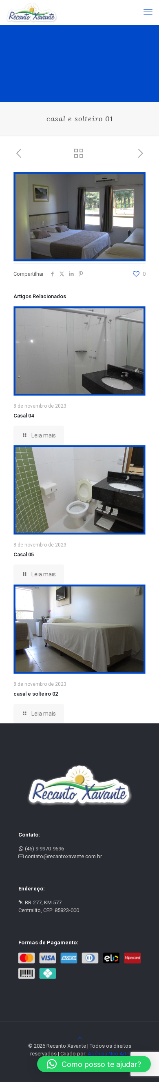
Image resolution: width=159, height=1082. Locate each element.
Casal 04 (23, 416)
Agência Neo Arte (108, 1054)
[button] (94, 1064)
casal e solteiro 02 (35, 694)
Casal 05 (23, 554)
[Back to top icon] (79, 1038)
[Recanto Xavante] (31, 12)
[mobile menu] (148, 12)
